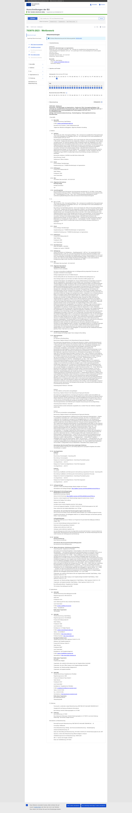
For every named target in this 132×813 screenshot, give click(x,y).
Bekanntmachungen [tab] (31, 35)
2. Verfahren (31, 67)
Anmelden (94, 4)
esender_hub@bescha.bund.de (64, 605)
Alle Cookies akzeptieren (73, 805)
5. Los (29, 71)
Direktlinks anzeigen (36, 47)
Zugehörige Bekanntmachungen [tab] (34, 38)
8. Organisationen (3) (33, 74)
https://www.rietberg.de (66, 633)
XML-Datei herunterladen (37, 44)
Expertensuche (62, 21)
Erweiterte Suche (53, 21)
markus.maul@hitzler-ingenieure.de (65, 653)
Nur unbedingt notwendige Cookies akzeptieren (93, 805)
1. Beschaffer (31, 64)
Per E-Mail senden (35, 54)
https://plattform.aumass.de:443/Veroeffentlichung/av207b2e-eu (86, 488)
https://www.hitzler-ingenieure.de (68, 655)
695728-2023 (79, 38)
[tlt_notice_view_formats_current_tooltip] (101, 102)
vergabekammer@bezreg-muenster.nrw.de (66, 688)
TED (27, 26)
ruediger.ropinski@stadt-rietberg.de (61, 61)
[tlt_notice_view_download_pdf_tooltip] (50, 88)
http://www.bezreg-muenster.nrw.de (69, 694)
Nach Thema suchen (71, 21)
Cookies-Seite (37, 807)
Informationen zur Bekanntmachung (32, 82)
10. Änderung (31, 78)
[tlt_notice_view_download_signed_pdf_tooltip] (57, 78)
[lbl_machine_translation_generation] (66, 93)
